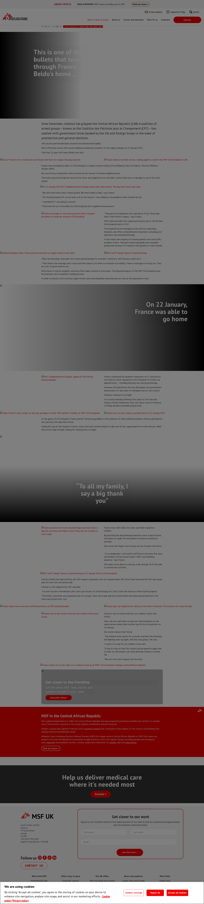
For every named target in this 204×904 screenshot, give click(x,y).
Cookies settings (133, 892)
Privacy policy (20, 900)
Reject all (155, 892)
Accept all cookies (177, 892)
